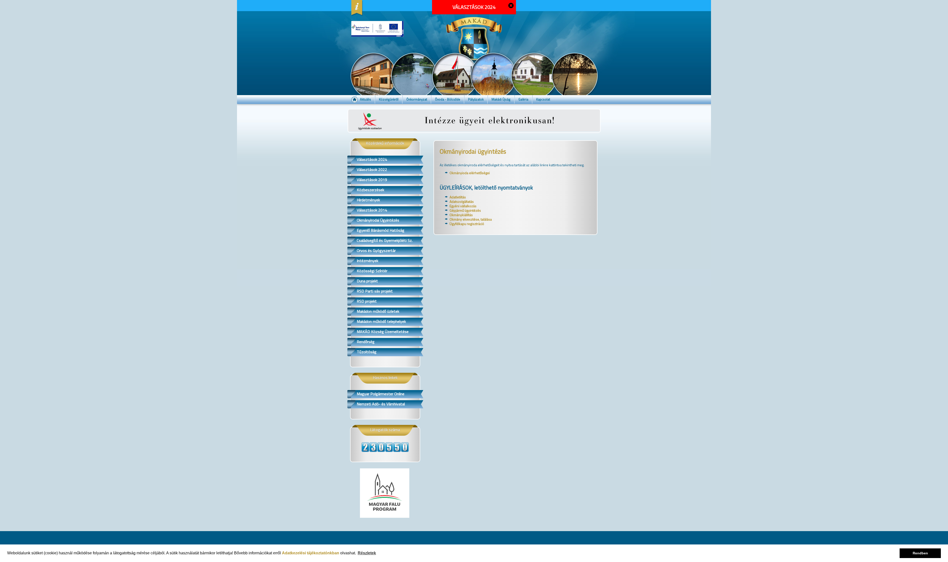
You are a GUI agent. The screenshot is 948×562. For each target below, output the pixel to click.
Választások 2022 (372, 169)
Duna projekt (367, 281)
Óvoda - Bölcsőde (447, 99)
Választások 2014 (372, 210)
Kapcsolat (543, 99)
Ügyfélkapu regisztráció (467, 223)
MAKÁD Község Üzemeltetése (383, 331)
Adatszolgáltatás (462, 201)
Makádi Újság (501, 99)
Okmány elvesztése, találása (471, 219)
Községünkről (388, 99)
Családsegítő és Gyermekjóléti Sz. (385, 240)
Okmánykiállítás (461, 214)
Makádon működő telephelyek (381, 321)
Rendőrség (366, 342)
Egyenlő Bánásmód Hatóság (380, 230)
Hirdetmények (368, 200)
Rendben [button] (920, 553)
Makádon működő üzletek (378, 311)
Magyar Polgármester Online (380, 394)
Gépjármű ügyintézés (465, 210)
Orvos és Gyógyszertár (376, 250)
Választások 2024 (372, 159)
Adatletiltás (458, 197)
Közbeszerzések (370, 190)
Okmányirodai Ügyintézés (378, 220)
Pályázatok (476, 99)
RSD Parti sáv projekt (375, 291)
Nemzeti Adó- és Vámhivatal (381, 404)
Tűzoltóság (366, 352)
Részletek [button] (367, 553)
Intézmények (367, 261)
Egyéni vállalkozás (463, 205)
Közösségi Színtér (372, 271)
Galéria (523, 99)
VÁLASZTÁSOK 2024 (474, 7)
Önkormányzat (416, 99)
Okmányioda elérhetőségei (470, 172)
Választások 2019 (372, 180)
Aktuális (365, 99)
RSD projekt (367, 301)
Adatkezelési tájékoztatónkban (310, 553)
